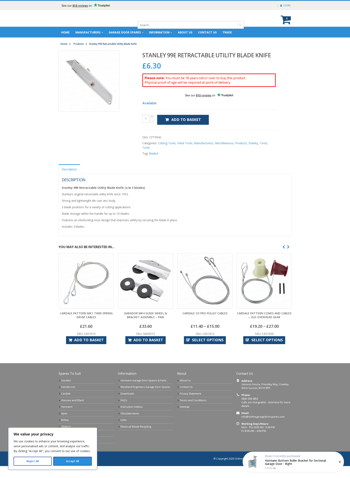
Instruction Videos (132, 418)
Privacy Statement (190, 405)
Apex (64, 425)
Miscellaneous (224, 155)
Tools (263, 155)
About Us (185, 392)
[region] (52, 448)
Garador (66, 392)
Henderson (68, 399)
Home (65, 44)
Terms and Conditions (193, 412)
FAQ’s (124, 412)
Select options (207, 351)
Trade (227, 44)
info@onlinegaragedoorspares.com (263, 428)
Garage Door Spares (125, 44)
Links (124, 432)
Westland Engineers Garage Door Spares (145, 399)
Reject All (32, 461)
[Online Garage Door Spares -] (81, 24)
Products (241, 155)
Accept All (72, 461)
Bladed (153, 165)
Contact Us (207, 44)
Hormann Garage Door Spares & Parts (143, 392)
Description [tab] (69, 181)
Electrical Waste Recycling (136, 438)
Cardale (65, 405)
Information (159, 44)
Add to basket (186, 131)
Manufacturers (87, 44)
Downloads (127, 405)
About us (185, 44)
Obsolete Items (130, 425)
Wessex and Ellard (72, 412)
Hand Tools (184, 155)
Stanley (253, 155)
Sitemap (185, 418)
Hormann (67, 418)
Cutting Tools (167, 155)
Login (286, 5)
